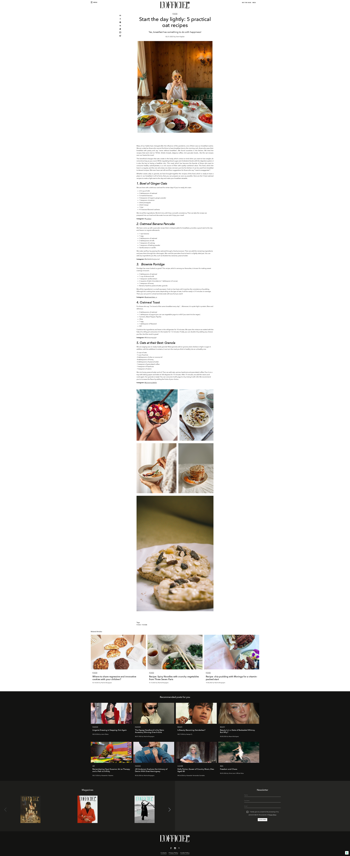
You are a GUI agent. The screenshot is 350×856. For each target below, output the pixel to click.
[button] (169, 810)
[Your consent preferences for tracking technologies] (347, 853)
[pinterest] (120, 22)
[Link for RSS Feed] (179, 848)
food (139, 625)
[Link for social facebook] (171, 848)
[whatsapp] (120, 32)
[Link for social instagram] (175, 848)
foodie (144, 625)
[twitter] (120, 29)
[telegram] (120, 36)
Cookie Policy (184, 853)
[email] (120, 15)
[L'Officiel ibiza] (175, 5)
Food (175, 14)
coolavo (148, 219)
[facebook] (120, 19)
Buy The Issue (246, 2)
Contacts (164, 853)
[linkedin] (120, 26)
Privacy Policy (272, 815)
